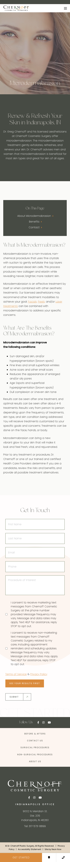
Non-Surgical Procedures (35, 754)
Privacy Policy (38, 674)
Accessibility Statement (29, 849)
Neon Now (56, 849)
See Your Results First (24, 683)
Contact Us (35, 740)
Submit (14, 696)
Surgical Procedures (35, 747)
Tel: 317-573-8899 (35, 826)
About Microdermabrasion (34, 216)
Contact (34, 227)
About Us (35, 761)
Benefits (34, 221)
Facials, (32, 302)
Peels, (41, 302)
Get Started (21, 857)
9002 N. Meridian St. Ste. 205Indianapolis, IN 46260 (35, 815)
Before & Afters (35, 733)
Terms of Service (16, 674)
